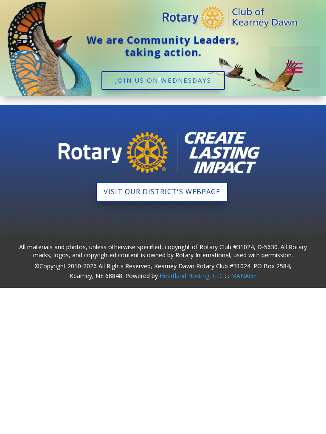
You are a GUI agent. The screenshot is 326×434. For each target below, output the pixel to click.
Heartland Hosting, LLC (191, 276)
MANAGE (243, 276)
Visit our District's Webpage (162, 191)
